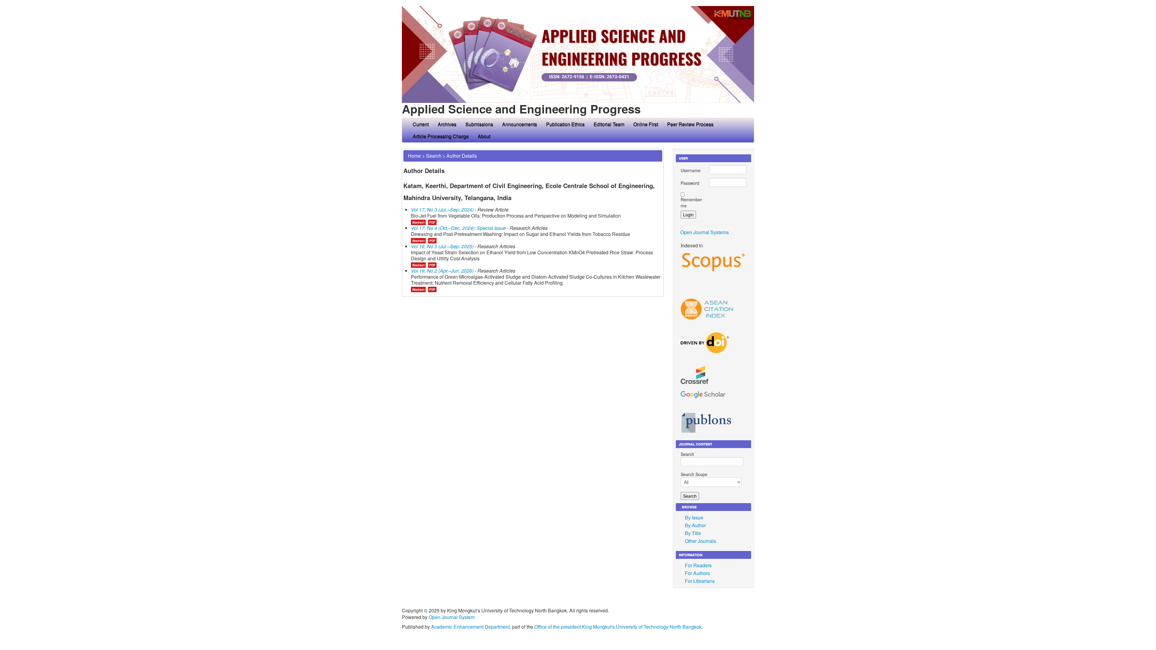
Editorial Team (609, 124)
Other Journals (700, 540)
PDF (432, 222)
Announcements (519, 124)
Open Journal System (452, 617)
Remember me (691, 203)
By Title (693, 533)
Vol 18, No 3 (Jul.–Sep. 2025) (442, 246)
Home (414, 155)
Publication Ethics (565, 124)
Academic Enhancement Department (470, 626)
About (485, 136)
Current (421, 124)
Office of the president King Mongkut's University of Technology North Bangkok (617, 626)
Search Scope (694, 474)
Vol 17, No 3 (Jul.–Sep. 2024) (442, 209)
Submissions (479, 124)
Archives (447, 124)
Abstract (418, 222)
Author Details (461, 155)
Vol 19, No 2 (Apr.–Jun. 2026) (442, 270)
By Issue (694, 517)
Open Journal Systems (704, 232)
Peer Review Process (690, 124)
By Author (695, 525)
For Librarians (700, 580)
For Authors (697, 573)
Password (690, 183)
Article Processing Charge (441, 136)
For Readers (698, 565)
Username (691, 170)
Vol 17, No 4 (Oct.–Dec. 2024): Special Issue (458, 227)
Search (433, 155)
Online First (645, 124)
